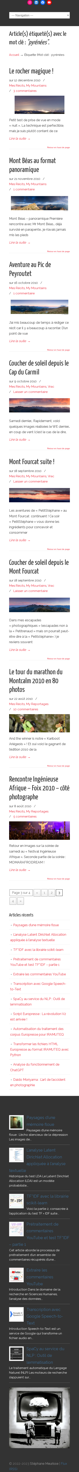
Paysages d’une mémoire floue (36, 925)
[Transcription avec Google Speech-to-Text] (16, 1314)
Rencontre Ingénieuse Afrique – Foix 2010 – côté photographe (39, 788)
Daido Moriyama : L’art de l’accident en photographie (37, 1082)
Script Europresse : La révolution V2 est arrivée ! (38, 1016)
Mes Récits (17, 85)
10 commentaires (25, 709)
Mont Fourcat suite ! (31, 462)
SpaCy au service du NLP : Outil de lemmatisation (37, 1001)
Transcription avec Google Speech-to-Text (38, 986)
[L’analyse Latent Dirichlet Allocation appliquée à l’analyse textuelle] (16, 1155)
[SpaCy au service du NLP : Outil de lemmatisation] (16, 1354)
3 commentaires (24, 91)
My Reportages (37, 704)
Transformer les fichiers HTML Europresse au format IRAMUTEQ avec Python (39, 1049)
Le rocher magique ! (31, 71)
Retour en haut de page (58, 147)
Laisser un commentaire (30, 392)
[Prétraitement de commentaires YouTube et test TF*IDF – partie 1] (16, 1229)
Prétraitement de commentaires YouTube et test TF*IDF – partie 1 (35, 962)
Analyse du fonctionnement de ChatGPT (34, 1067)
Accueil (14, 54)
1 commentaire (24, 189)
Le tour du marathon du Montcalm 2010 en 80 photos (36, 681)
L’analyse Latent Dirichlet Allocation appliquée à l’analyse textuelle (38, 937)
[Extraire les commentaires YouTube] (16, 1275)
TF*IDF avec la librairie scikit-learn (38, 950)
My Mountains (36, 85)
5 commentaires (24, 816)
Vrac (51, 386)
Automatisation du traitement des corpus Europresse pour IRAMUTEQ (37, 1031)
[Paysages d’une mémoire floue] (16, 1122)
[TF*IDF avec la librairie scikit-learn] (16, 1201)
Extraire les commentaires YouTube (39, 974)
